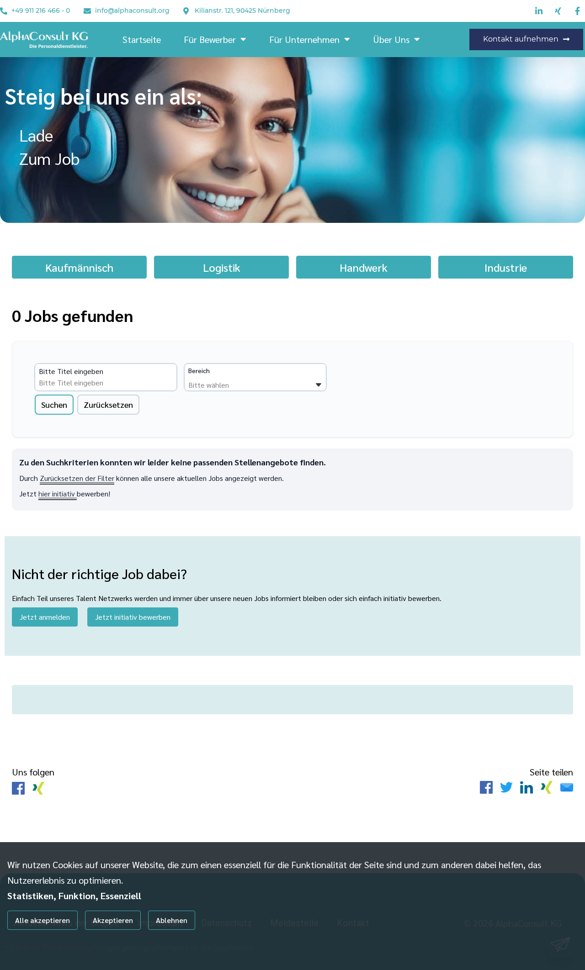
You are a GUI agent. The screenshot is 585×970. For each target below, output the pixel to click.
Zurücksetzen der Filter (77, 478)
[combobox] (108, 382)
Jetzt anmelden (45, 617)
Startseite (141, 39)
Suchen (54, 404)
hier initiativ (57, 493)
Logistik (221, 267)
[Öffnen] (318, 385)
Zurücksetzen (108, 404)
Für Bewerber (210, 39)
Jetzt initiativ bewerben (132, 617)
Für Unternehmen (304, 39)
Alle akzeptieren (42, 920)
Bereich (199, 370)
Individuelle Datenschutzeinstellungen (54, 948)
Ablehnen (171, 920)
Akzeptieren (113, 920)
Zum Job (49, 158)
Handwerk (364, 267)
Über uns (391, 39)
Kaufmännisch (79, 267)
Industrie (505, 267)
